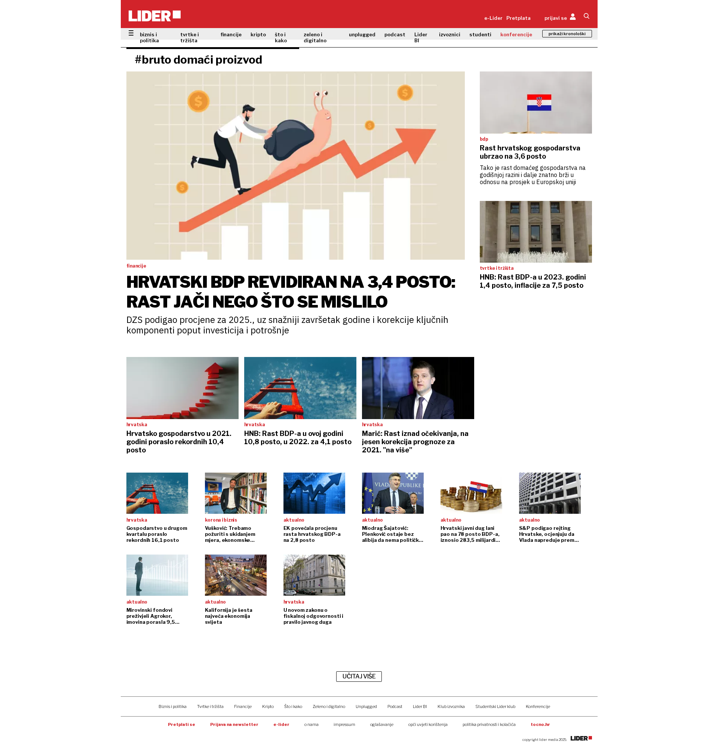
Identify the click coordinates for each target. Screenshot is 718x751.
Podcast (394, 706)
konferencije (516, 34)
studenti (480, 34)
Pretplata (518, 18)
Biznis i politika (173, 706)
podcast (394, 34)
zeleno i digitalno (315, 37)
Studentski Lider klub (495, 706)
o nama (311, 724)
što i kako (281, 37)
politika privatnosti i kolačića (489, 724)
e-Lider (493, 18)
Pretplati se (181, 724)
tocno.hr (540, 724)
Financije (243, 706)
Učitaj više (359, 676)
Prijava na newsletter (234, 724)
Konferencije (538, 706)
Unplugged (366, 706)
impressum (344, 724)
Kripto (268, 706)
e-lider (281, 724)
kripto (258, 34)
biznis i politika (149, 37)
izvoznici (449, 34)
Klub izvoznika (451, 706)
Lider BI (420, 37)
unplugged (362, 34)
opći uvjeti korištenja (428, 724)
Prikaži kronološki (567, 33)
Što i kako (293, 706)
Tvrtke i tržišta (210, 706)
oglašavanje (381, 724)
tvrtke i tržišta (189, 37)
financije (231, 34)
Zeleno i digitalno (329, 706)
